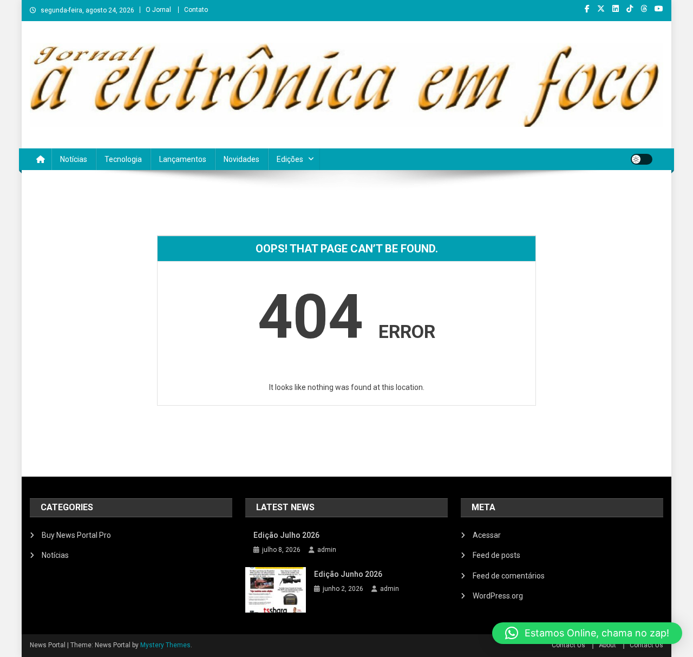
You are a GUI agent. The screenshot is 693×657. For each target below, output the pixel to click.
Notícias (73, 159)
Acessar (487, 535)
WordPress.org (498, 595)
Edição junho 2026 (348, 574)
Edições (290, 159)
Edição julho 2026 (286, 535)
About (607, 645)
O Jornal (158, 10)
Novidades (241, 159)
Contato (196, 10)
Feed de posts (496, 555)
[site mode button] (641, 159)
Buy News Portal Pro (76, 535)
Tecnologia (123, 159)
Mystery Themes (165, 645)
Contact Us (568, 645)
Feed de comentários (509, 575)
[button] (587, 633)
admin (326, 550)
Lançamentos (182, 159)
